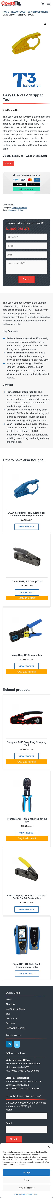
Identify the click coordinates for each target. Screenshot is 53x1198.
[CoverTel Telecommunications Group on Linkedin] (9, 1044)
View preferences (27, 1188)
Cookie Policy (19, 1194)
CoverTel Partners (15, 1009)
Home (6, 12)
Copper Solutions (38, 12)
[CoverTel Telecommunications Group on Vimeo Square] (17, 1044)
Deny (26, 1180)
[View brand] (26, 87)
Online (20, 210)
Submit (26, 279)
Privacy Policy (31, 1194)
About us (10, 1004)
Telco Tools (18, 12)
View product (26, 526)
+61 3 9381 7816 (14, 1088)
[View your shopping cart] (43, 4)
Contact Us (12, 1018)
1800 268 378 (19, 229)
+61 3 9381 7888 (14, 1070)
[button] (48, 1146)
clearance (12, 210)
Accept (26, 1172)
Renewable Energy (15, 1028)
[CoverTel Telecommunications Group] (11, 4)
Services (10, 1023)
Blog (8, 1013)
